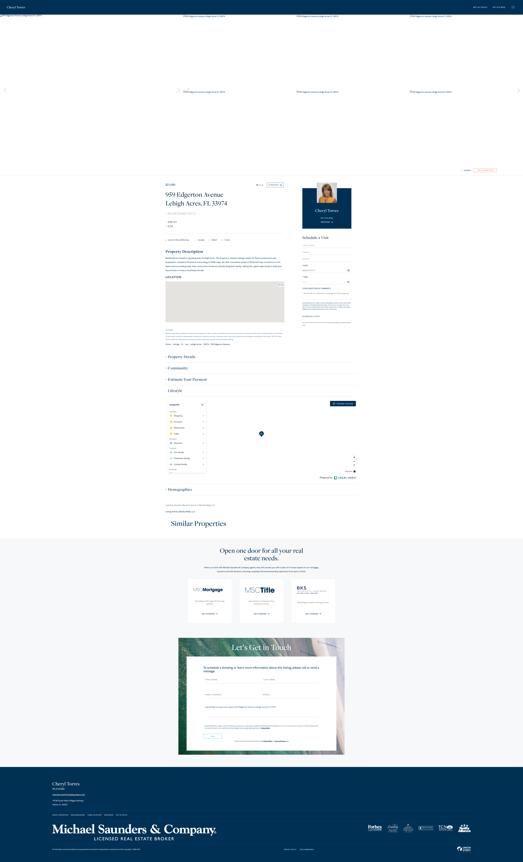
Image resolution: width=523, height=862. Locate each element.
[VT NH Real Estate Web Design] (464, 850)
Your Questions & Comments (316, 288)
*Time (305, 277)
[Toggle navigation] (513, 7)
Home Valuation (95, 815)
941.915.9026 (499, 7)
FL (182, 344)
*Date (305, 265)
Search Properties (60, 815)
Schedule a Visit (315, 237)
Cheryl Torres (16, 7)
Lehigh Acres (196, 344)
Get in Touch (480, 7)
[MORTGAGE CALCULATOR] (178, 240)
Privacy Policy (333, 309)
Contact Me (327, 222)
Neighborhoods (78, 815)
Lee (186, 344)
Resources (108, 815)
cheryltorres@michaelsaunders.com (68, 795)
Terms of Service (346, 322)
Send (213, 736)
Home (168, 344)
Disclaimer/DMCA (307, 850)
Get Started (208, 614)
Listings (176, 344)
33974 (206, 344)
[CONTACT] (485, 170)
